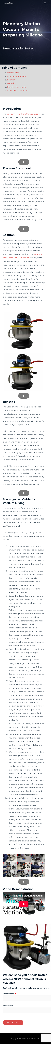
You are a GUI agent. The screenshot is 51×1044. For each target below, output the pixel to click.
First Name (9, 994)
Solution (11, 80)
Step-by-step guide (16, 87)
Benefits (11, 83)
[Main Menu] (45, 3)
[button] (23, 162)
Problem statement (16, 76)
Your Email (9, 1005)
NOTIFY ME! (13, 1022)
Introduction (13, 73)
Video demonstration (17, 90)
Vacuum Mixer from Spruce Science (24, 114)
